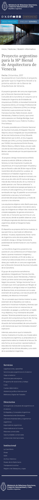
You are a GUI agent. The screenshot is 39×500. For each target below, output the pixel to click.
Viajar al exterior (9, 375)
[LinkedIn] (17, 16)
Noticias (12, 49)
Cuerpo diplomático (11, 388)
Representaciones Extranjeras (14, 415)
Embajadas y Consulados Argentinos (17, 412)
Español (33, 22)
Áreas (6, 452)
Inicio (4, 49)
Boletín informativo (26, 49)
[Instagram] (8, 17)
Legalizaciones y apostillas (13, 369)
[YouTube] (14, 17)
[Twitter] (5, 17)
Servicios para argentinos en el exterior (18, 372)
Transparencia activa (11, 465)
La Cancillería (8, 449)
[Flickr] (20, 16)
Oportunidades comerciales (14, 435)
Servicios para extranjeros (13, 378)
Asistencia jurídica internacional (15, 391)
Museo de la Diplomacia (12, 462)
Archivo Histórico (10, 459)
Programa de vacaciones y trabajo (16, 382)
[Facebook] (11, 17)
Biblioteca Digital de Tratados (14, 394)
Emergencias (30, 17)
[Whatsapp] (3, 17)
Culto (6, 385)
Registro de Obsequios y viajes (15, 469)
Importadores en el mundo (13, 428)
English (24, 22)
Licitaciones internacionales (14, 438)
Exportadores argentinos (13, 425)
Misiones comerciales (11, 432)
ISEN (5, 456)
